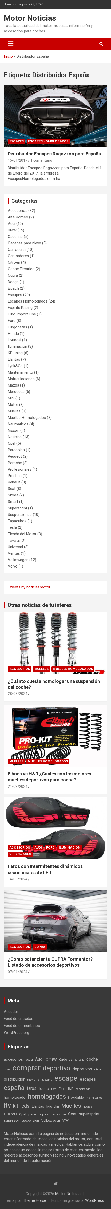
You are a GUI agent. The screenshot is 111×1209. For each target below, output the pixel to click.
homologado (15, 1097)
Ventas (14, 553)
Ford (11, 320)
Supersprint (17, 508)
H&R (70, 1089)
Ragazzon (58, 1114)
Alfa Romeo (18, 217)
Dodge (13, 281)
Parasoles (16, 450)
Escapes (16, 141)
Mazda (13, 385)
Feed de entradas (18, 1018)
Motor (13, 404)
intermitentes (94, 1097)
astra (29, 1059)
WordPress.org (16, 1032)
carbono (79, 1059)
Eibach (13, 288)
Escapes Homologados (48, 141)
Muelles (14, 411)
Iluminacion (17, 346)
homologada (83, 1089)
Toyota (14, 540)
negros (87, 1106)
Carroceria (17, 249)
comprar (27, 1067)
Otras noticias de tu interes (39, 605)
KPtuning (15, 353)
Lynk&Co (15, 366)
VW (65, 1120)
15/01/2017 (17, 160)
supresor (11, 1120)
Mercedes (16, 391)
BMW (12, 230)
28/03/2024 (17, 694)
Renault (14, 482)
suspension (30, 1120)
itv (7, 1105)
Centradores (18, 256)
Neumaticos (18, 424)
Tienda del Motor (22, 534)
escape (65, 1078)
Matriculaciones (21, 378)
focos (44, 1088)
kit (15, 1106)
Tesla (12, 527)
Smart (13, 501)
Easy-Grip (33, 1080)
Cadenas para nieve (24, 243)
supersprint (89, 1114)
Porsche (15, 462)
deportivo (56, 1068)
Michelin (52, 1106)
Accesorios (17, 210)
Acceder (11, 1011)
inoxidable (76, 1097)
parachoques (38, 1114)
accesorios (13, 1059)
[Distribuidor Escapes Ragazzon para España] (55, 116)
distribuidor (14, 1079)
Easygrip (46, 1080)
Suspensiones (20, 514)
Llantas (14, 359)
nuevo (10, 1114)
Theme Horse (34, 1200)
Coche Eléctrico (21, 269)
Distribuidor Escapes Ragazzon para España (54, 153)
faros (31, 1088)
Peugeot (15, 456)
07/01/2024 (17, 972)
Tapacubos (17, 521)
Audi (11, 223)
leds (24, 1106)
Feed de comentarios (22, 1025)
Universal (15, 547)
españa (14, 1087)
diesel (98, 1069)
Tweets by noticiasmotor (29, 587)
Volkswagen (18, 559)
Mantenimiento (20, 372)
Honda (13, 333)
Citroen (14, 262)
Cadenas (15, 236)
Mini (11, 398)
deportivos (82, 1069)
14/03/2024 (17, 879)
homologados (47, 1096)
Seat (11, 488)
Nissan (13, 430)
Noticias (15, 437)
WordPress (94, 1200)
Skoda (13, 495)
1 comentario (41, 160)
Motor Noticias (30, 17)
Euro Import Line (22, 314)
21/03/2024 (17, 786)
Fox (61, 1089)
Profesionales (19, 469)
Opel (11, 443)
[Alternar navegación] (10, 44)
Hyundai (14, 340)
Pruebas (15, 475)
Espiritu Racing (20, 307)
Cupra (13, 275)
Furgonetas (17, 327)
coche (92, 1059)
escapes (88, 1079)
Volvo (13, 566)
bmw (51, 1059)
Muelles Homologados (27, 417)
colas (7, 1069)
